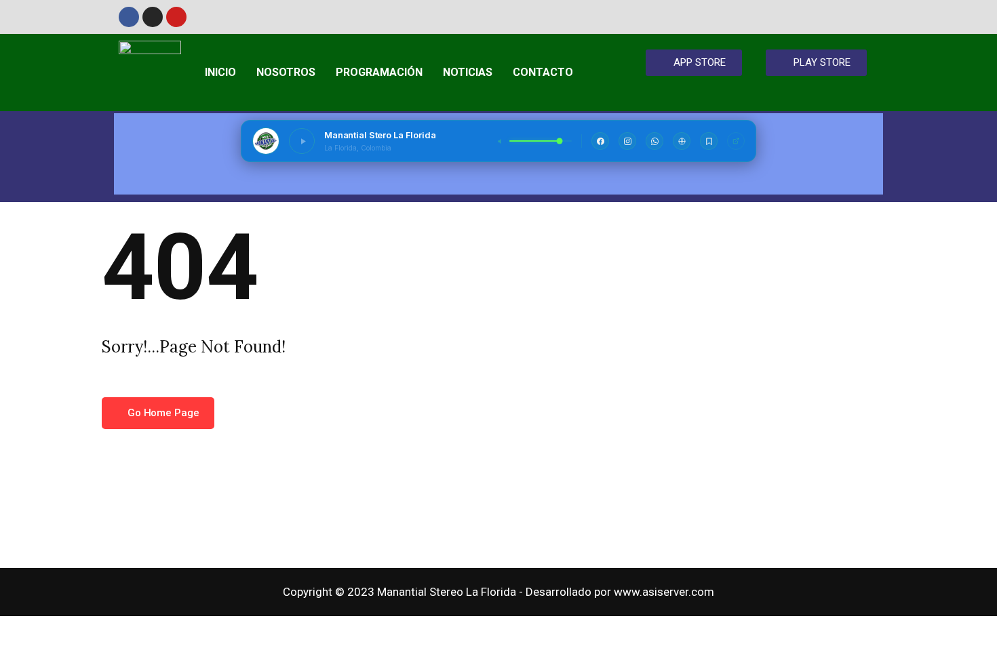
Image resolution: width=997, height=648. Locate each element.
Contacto (543, 72)
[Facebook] (129, 17)
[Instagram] (152, 17)
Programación (379, 72)
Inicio (220, 72)
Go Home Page (162, 413)
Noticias (467, 72)
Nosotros (285, 72)
